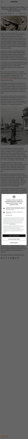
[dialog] (14, 219)
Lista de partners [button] (12, 224)
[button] (14, 215)
